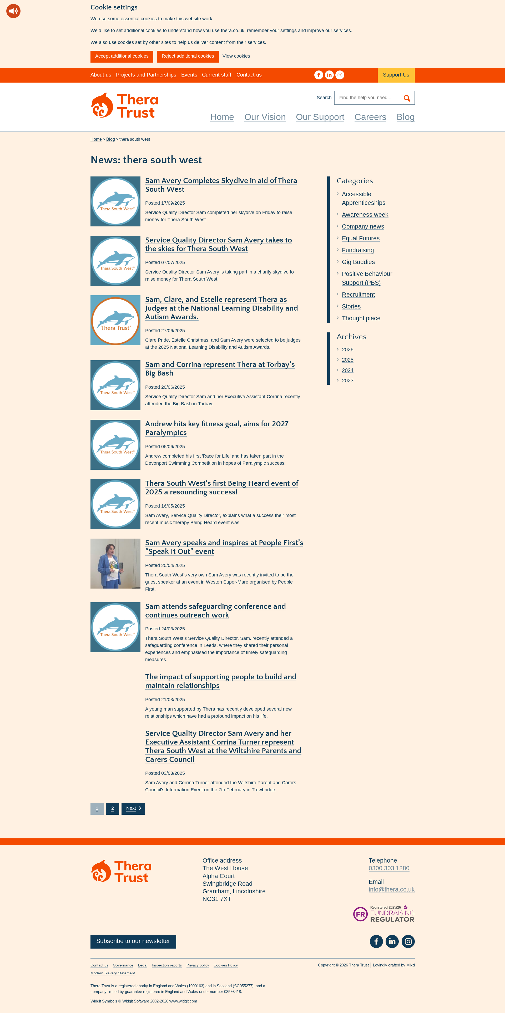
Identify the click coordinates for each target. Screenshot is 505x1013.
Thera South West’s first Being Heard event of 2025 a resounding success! (221, 488)
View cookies (236, 56)
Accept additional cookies (122, 56)
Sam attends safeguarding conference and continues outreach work (215, 611)
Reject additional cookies (188, 56)
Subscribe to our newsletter (133, 941)
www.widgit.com (183, 1001)
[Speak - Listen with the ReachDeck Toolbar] (13, 11)
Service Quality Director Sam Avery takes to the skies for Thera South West (218, 244)
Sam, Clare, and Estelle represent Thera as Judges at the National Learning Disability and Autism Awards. (221, 308)
